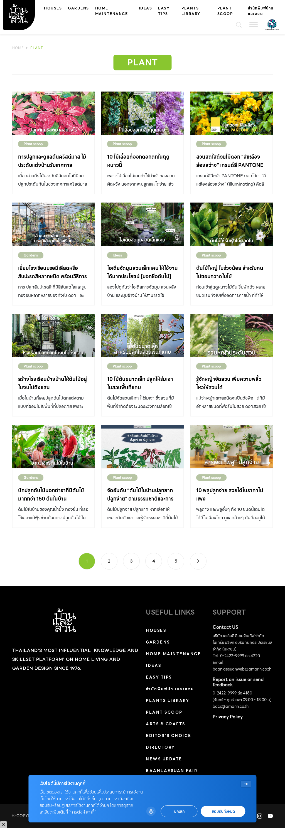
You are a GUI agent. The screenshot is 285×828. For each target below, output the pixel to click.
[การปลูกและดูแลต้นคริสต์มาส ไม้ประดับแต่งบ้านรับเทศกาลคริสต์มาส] (53, 113)
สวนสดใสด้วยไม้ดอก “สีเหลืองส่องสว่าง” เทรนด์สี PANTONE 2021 (229, 165)
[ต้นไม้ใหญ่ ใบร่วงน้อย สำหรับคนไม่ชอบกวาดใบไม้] (231, 224)
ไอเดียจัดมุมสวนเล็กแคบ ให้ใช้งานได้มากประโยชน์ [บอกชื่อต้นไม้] (142, 272)
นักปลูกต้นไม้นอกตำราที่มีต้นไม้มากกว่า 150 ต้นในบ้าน (51, 494)
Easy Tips (163, 11)
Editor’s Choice (168, 736)
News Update (164, 759)
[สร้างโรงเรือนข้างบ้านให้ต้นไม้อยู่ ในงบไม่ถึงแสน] (53, 335)
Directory (160, 747)
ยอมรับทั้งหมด (223, 811)
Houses (53, 8)
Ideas (145, 8)
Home (18, 47)
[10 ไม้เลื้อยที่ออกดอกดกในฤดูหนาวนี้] (142, 113)
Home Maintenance (111, 11)
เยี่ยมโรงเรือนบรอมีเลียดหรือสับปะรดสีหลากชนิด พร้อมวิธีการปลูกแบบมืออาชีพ (52, 276)
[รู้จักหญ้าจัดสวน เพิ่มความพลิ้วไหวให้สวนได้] (231, 335)
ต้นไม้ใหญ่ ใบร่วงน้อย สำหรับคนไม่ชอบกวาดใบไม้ (229, 272)
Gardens (78, 8)
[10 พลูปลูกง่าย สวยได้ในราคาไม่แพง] (231, 446)
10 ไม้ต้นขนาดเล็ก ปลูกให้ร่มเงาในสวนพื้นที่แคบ (140, 383)
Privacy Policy (228, 716)
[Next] (198, 561)
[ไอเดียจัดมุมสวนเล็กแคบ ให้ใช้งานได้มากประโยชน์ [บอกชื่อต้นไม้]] (142, 224)
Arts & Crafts (165, 724)
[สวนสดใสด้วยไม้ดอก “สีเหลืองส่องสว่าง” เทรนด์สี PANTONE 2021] (231, 113)
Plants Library (190, 11)
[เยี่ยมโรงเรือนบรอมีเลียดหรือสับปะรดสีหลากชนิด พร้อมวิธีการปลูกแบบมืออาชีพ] (53, 224)
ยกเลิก (179, 811)
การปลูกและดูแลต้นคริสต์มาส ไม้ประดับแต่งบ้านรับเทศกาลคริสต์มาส (52, 165)
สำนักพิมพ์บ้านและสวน (261, 11)
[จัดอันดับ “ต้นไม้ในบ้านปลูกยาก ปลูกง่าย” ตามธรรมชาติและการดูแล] (142, 446)
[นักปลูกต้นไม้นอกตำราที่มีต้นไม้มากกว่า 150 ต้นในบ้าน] (53, 446)
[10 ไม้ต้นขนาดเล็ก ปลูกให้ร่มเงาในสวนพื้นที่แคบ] (142, 335)
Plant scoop (225, 11)
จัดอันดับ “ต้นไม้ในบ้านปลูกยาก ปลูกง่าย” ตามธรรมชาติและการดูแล (140, 498)
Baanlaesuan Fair (171, 771)
